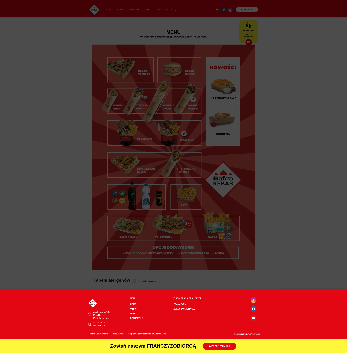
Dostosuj (332, 327)
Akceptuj (287, 327)
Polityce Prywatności (330, 319)
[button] (341, 292)
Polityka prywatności (319, 333)
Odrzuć (310, 327)
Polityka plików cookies (301, 333)
